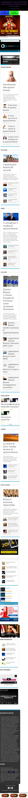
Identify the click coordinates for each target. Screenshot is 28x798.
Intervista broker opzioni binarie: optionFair (11, 658)
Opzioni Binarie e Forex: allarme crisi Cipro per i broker (13, 531)
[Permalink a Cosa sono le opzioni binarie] (5, 105)
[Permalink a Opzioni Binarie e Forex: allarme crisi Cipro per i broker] (5, 531)
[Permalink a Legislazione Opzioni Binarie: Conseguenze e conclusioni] (5, 378)
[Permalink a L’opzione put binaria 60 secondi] (11, 158)
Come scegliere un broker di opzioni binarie (11, 576)
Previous (2, 60)
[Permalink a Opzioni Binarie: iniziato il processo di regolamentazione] (5, 323)
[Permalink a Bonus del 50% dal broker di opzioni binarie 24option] (3, 567)
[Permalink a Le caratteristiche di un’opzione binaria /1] (3, 581)
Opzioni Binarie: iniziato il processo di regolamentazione (11, 328)
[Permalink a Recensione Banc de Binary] (5, 413)
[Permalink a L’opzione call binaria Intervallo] (5, 200)
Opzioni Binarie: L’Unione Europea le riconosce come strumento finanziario (8, 299)
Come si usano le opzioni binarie (9, 128)
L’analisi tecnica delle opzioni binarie (10, 654)
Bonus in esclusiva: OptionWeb (9, 502)
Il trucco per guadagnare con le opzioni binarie (11, 572)
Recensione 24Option (6, 405)
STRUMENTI (3, 429)
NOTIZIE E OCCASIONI (5, 485)
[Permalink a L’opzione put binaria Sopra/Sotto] (5, 189)
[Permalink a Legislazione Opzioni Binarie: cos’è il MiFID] (5, 352)
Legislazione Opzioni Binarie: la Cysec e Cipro (11, 368)
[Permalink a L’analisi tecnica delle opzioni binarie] (5, 466)
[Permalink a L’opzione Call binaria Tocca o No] (3, 663)
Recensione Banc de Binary (6, 419)
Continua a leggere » (13, 179)
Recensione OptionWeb (15, 405)
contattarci (3, 758)
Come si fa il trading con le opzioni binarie (10, 139)
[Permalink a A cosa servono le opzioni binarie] (5, 116)
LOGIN (5, 795)
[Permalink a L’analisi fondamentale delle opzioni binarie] (5, 477)
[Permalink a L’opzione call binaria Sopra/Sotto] (5, 195)
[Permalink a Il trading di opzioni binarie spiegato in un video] (5, 257)
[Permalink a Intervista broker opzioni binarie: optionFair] (3, 658)
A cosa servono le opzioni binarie (10, 118)
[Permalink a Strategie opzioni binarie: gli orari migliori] (5, 246)
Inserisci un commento (7, 92)
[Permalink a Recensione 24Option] (5, 400)
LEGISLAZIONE (4, 272)
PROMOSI (22, 795)
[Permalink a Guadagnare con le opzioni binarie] (5, 264)
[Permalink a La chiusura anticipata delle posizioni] (5, 252)
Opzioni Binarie (5, 772)
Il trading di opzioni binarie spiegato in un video (12, 257)
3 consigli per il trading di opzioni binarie (10, 225)
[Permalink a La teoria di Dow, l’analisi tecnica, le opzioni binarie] (11, 437)
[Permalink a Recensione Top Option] (14, 413)
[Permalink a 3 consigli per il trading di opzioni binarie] (11, 216)
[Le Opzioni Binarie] (10, 45)
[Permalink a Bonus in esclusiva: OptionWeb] (11, 493)
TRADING (3, 208)
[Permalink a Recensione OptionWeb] (14, 400)
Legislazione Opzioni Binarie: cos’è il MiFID (11, 355)
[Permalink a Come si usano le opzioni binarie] (5, 126)
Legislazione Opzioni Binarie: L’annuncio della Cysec (11, 342)
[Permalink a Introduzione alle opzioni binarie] (10, 76)
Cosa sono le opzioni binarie (10, 107)
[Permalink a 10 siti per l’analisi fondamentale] (5, 471)
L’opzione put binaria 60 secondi (9, 167)
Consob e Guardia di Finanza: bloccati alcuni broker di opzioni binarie (13, 524)
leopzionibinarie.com (9, 742)
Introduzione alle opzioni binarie (9, 87)
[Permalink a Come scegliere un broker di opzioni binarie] (3, 577)
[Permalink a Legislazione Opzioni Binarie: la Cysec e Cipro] (5, 365)
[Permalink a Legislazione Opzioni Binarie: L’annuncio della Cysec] (5, 339)
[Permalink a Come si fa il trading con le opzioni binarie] (5, 137)
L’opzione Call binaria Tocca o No (10, 663)
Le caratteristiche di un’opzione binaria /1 (10, 581)
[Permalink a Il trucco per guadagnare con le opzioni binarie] (3, 572)
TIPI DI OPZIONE (4, 150)
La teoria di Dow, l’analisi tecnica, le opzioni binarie (10, 448)
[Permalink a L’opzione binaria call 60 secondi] (5, 184)
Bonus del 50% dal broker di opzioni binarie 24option (11, 567)
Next (18, 60)
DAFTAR (14, 795)
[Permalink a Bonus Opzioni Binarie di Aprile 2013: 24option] (5, 519)
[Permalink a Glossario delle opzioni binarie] (3, 563)
